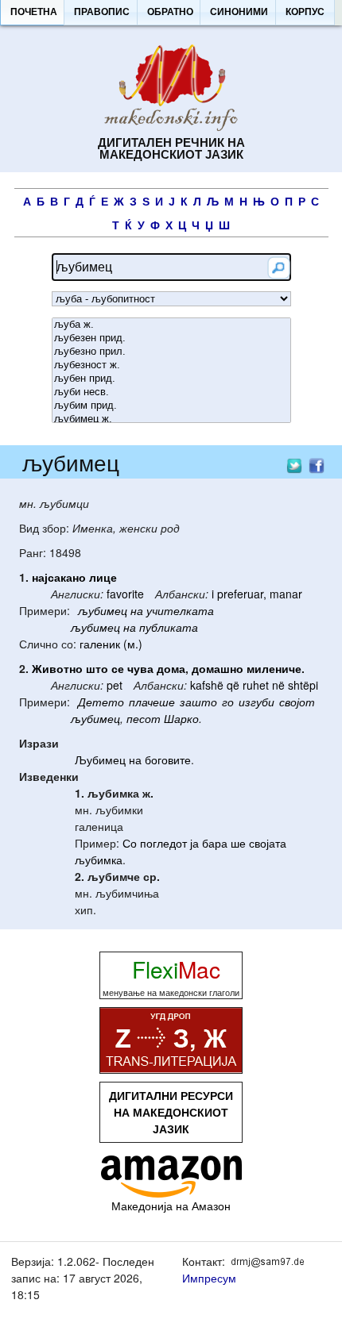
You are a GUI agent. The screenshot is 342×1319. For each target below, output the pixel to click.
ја (194, 843)
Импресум (209, 1278)
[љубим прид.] (171, 406)
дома (171, 668)
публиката (168, 627)
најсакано (59, 577)
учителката (180, 610)
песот (143, 718)
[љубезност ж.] (171, 365)
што (97, 668)
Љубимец (100, 759)
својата (267, 843)
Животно (57, 668)
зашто (198, 701)
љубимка (98, 859)
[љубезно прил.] (171, 352)
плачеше (152, 701)
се (117, 668)
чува (140, 668)
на (136, 610)
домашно (217, 668)
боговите (168, 759)
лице (103, 577)
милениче (274, 668)
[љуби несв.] (171, 392)
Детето (101, 701)
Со (129, 843)
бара (214, 843)
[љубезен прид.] (171, 338)
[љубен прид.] (171, 379)
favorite (125, 594)
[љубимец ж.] (171, 419)
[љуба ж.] (171, 325)
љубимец (102, 610)
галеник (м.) (111, 644)
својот (297, 701)
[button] (33, 12)
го (228, 701)
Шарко (181, 718)
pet (114, 685)
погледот (163, 843)
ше (238, 843)
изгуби (256, 701)
